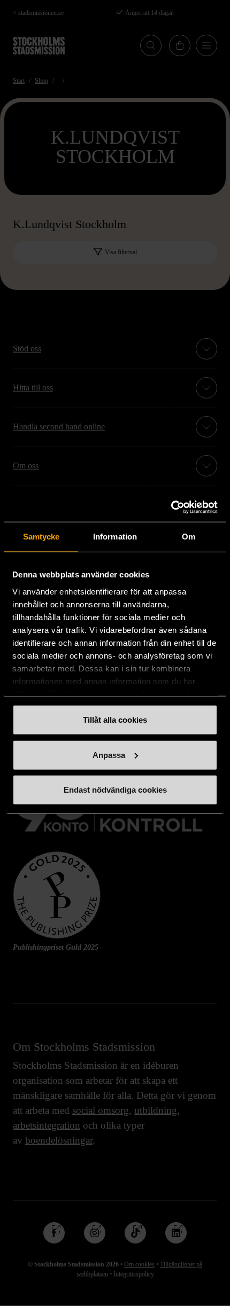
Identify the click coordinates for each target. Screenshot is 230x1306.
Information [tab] (115, 536)
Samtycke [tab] (41, 536)
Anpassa (109, 754)
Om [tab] (188, 536)
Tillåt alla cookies (115, 719)
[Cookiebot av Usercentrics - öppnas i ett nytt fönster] (171, 507)
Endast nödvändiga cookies (115, 789)
